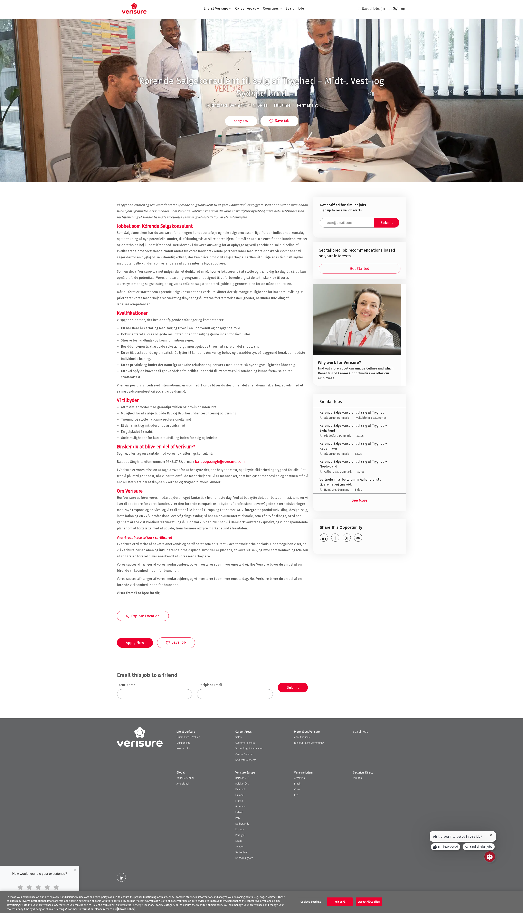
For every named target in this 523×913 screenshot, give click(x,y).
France (239, 800)
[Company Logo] (134, 8)
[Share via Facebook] (335, 538)
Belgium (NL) (242, 783)
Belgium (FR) (242, 778)
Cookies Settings (311, 901)
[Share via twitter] (347, 538)
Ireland (239, 812)
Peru (296, 795)
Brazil (297, 783)
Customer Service (245, 742)
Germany (240, 806)
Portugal (240, 835)
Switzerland (241, 852)
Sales (238, 737)
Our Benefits (183, 742)
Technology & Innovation (249, 748)
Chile (297, 789)
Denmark (240, 789)
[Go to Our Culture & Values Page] (357, 335)
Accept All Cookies (369, 901)
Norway (239, 829)
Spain (238, 840)
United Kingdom (244, 858)
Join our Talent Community (309, 742)
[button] (241, 121)
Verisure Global (185, 778)
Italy (237, 818)
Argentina (299, 778)
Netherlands (242, 823)
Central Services (244, 754)
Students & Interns (245, 760)
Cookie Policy (126, 908)
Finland (239, 795)
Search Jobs (295, 8)
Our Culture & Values (188, 737)
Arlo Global (183, 783)
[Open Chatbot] (489, 856)
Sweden (239, 846)
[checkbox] (279, 121)
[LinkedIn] (121, 877)
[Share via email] (358, 538)
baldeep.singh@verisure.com (220, 461)
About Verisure (302, 737)
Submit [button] (387, 222)
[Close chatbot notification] (491, 835)
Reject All (339, 901)
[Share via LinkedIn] (324, 538)
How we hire (183, 748)
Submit (293, 687)
